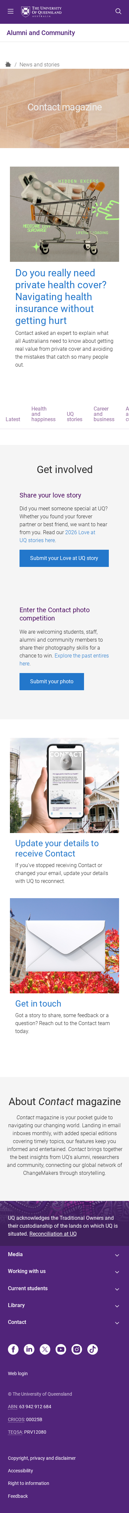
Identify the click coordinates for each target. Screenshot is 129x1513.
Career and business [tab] (104, 414)
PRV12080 (35, 1432)
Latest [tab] (13, 419)
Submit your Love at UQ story (64, 558)
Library (16, 1305)
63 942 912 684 (35, 1406)
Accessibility (20, 1470)
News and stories (40, 64)
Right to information (28, 1483)
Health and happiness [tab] (43, 414)
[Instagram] (76, 1350)
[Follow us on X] (45, 1350)
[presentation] (13, 415)
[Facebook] (13, 1350)
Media (15, 1254)
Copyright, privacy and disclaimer (42, 1458)
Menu (10, 12)
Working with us (27, 1271)
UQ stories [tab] (74, 416)
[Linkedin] (29, 1350)
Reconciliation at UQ (53, 1234)
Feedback (18, 1496)
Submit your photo (51, 681)
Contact (17, 1322)
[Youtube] (61, 1350)
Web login (18, 1373)
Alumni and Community (41, 33)
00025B (34, 1419)
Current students (28, 1288)
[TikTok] (92, 1350)
